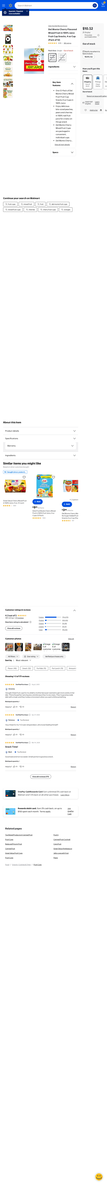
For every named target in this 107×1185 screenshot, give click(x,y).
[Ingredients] (74, 67)
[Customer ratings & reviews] (74, 609)
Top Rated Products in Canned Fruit (18, 835)
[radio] (52, 57)
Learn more (97, 103)
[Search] (95, 5)
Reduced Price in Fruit (13, 844)
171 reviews (19, 618)
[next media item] (39, 59)
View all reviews (13, 628)
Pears (56, 858)
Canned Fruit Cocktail (62, 839)
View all (71, 639)
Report (73, 707)
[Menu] (4, 5)
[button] (33, 61)
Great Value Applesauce (63, 849)
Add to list (94, 110)
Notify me (89, 57)
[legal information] (98, 35)
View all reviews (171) (40, 777)
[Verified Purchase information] (30, 684)
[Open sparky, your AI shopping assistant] (99, 1177)
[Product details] (74, 431)
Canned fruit (10, 849)
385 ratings (67, 43)
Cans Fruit (57, 844)
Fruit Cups (9, 839)
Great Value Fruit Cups (13, 853)
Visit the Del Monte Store (57, 26)
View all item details (62, 145)
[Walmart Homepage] (10, 5)
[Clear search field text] (91, 5)
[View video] (39, 63)
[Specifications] (74, 438)
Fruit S (56, 835)
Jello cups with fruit (61, 853)
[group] (59, 43)
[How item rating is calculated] (30, 622)
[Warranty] (72, 446)
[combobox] (56, 5)
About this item (12, 422)
